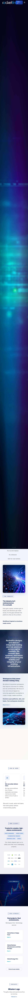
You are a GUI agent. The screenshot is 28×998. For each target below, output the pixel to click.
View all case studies (14, 971)
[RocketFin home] (9, 2)
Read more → (6, 705)
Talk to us (18, 2)
